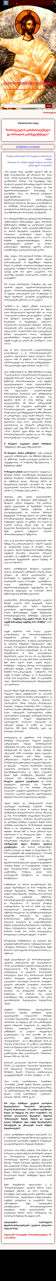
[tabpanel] (28, 129)
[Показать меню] (6, 3)
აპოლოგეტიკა (49, 112)
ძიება (49, 106)
